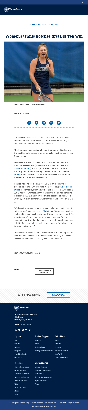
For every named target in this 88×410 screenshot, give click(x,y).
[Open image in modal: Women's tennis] (44, 72)
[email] (51, 123)
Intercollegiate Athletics (44, 25)
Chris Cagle (48, 211)
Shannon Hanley (34, 171)
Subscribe (58, 295)
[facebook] (29, 123)
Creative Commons (37, 104)
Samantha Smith (22, 168)
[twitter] (36, 123)
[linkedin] (44, 123)
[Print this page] (59, 123)
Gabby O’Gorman (27, 165)
